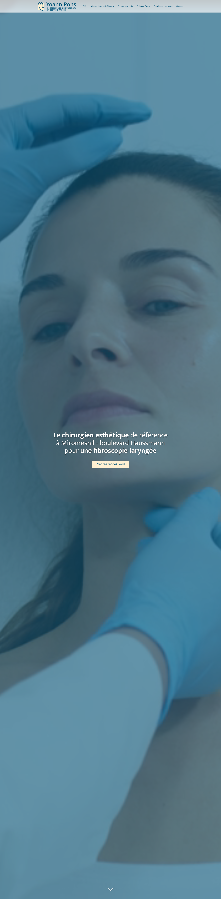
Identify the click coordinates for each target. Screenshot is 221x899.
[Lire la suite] (110, 889)
